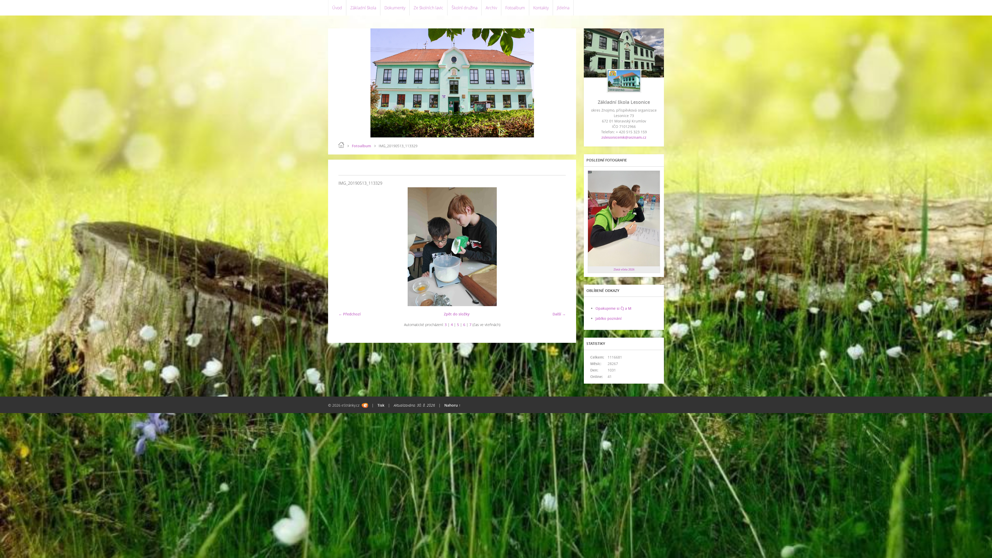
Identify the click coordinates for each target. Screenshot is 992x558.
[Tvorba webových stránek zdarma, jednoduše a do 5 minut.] (365, 405)
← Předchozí (349, 314)
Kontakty (541, 8)
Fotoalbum (515, 8)
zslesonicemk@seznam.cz (623, 137)
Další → (559, 314)
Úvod (337, 8)
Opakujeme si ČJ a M (613, 308)
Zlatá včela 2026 (624, 269)
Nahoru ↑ (452, 405)
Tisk (380, 405)
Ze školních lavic (428, 8)
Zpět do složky (457, 314)
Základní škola (363, 8)
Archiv (491, 8)
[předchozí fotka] (347, 246)
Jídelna (563, 8)
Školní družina (464, 8)
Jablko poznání (608, 318)
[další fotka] (557, 246)
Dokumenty (394, 8)
